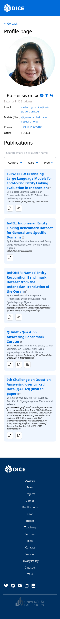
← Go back (11, 23)
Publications (30, 507)
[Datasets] (33, 585)
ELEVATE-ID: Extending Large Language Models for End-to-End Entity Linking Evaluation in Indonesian (29, 180)
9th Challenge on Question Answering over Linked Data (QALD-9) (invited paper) (29, 386)
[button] (52, 8)
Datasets (30, 567)
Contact (30, 547)
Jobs (30, 541)
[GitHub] (13, 585)
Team (30, 487)
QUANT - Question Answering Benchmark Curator (25, 337)
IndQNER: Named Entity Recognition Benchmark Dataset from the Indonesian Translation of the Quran (28, 282)
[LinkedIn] (26, 585)
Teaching (30, 527)
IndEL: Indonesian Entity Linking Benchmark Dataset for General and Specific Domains (30, 230)
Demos (30, 501)
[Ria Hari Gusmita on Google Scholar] (46, 95)
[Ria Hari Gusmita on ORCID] (42, 95)
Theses (30, 521)
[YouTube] (20, 585)
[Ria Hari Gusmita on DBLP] (51, 95)
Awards (30, 480)
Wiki (30, 574)
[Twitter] (6, 585)
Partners (30, 534)
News (30, 514)
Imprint (30, 554)
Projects (30, 494)
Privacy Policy (30, 561)
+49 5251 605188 (31, 127)
